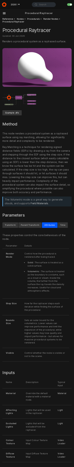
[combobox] (44, 4)
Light (60, 410)
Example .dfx (12, 112)
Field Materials (39, 203)
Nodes (20, 19)
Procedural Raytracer (13, 21)
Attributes (49, 225)
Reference (7, 19)
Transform (10, 225)
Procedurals (33, 19)
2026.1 (15, 4)
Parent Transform (30, 225)
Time (62, 225)
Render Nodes (50, 19)
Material (62, 393)
